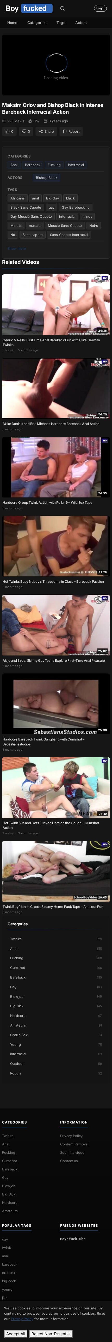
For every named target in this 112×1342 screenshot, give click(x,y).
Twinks (56, 939)
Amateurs (56, 1025)
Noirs (93, 225)
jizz (5, 1298)
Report (74, 131)
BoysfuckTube (73, 1239)
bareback (9, 1264)
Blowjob (56, 996)
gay (51, 207)
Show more (17, 248)
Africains (17, 198)
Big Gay (52, 198)
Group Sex (56, 1035)
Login (100, 8)
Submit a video (72, 1152)
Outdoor (56, 1063)
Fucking (54, 165)
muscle (35, 225)
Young (56, 1044)
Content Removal (74, 1144)
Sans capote (32, 235)
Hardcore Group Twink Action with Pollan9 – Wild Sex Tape (47, 502)
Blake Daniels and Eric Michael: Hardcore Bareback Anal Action (51, 424)
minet (87, 216)
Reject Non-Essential (51, 1333)
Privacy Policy (71, 1136)
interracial (67, 216)
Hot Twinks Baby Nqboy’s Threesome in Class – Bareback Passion (53, 581)
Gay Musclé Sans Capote (31, 216)
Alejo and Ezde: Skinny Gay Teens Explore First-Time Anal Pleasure (54, 660)
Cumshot (56, 967)
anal (35, 198)
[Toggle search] (62, 8)
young (7, 1289)
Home (12, 22)
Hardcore (56, 1015)
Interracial (76, 165)
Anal (14, 165)
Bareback (32, 165)
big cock (9, 1281)
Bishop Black (46, 177)
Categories (37, 22)
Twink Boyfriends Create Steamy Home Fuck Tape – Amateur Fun (53, 906)
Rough (56, 1073)
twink (6, 1248)
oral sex (8, 1273)
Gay (56, 987)
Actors (81, 22)
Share (49, 131)
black (70, 198)
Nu (12, 235)
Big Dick (56, 1006)
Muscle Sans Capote (65, 225)
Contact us (69, 1161)
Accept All (15, 1333)
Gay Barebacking (76, 207)
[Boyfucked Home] (29, 8)
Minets (16, 225)
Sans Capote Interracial (69, 235)
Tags (61, 22)
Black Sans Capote (25, 207)
